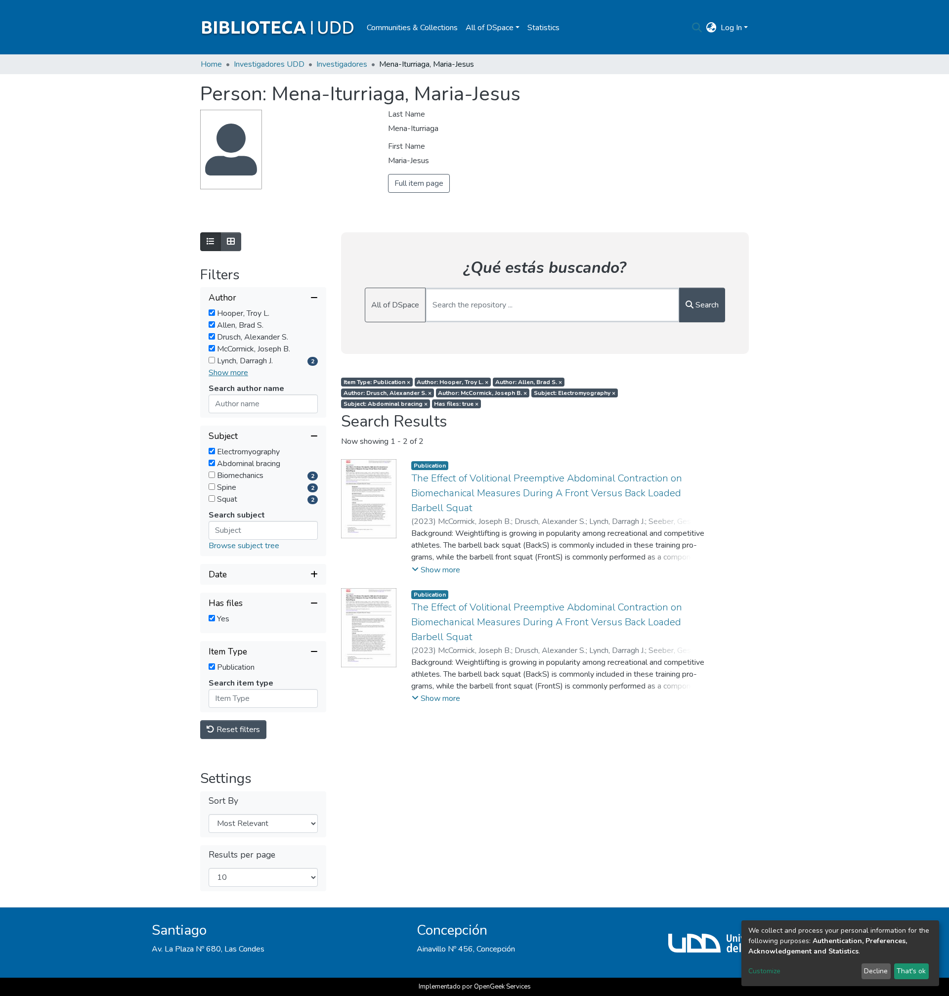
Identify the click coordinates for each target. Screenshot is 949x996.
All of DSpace (395, 305)
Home (211, 64)
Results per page (242, 855)
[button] (711, 28)
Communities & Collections (412, 27)
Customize (764, 971)
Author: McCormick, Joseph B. (482, 393)
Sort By (223, 801)
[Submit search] (697, 28)
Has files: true (456, 404)
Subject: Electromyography (574, 393)
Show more (228, 372)
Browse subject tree (244, 545)
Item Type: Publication (377, 382)
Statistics (543, 27)
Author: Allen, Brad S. (528, 382)
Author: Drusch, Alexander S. (387, 393)
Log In (731, 27)
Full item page (418, 183)
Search (706, 305)
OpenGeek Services (502, 986)
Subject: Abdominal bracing (386, 404)
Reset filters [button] (237, 729)
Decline (876, 971)
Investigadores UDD (269, 64)
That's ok (911, 971)
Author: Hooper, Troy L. (452, 382)
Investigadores (341, 64)
